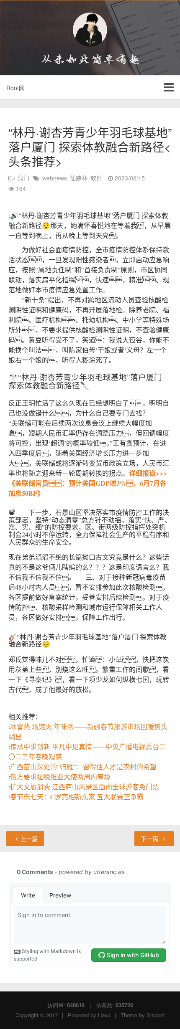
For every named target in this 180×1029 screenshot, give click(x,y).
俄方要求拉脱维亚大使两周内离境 (60, 776)
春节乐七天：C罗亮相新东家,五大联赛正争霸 (77, 796)
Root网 (15, 88)
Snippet (156, 1015)
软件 (96, 178)
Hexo (104, 1015)
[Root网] (90, 30)
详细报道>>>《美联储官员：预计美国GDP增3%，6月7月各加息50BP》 (87, 483)
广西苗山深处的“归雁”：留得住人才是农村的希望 (83, 766)
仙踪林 (78, 178)
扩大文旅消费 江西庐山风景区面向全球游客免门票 (84, 786)
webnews (54, 178)
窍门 (23, 178)
